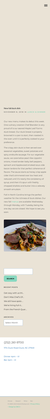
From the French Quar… (15, 309)
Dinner (10, 401)
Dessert (18, 401)
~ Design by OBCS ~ (14, 407)
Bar (31, 401)
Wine (25, 401)
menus (15, 201)
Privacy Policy (35, 404)
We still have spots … (13, 301)
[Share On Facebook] (6, 413)
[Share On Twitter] (10, 413)
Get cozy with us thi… (14, 293)
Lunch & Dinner (36, 112)
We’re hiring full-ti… (13, 305)
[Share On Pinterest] (14, 413)
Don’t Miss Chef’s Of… (14, 297)
